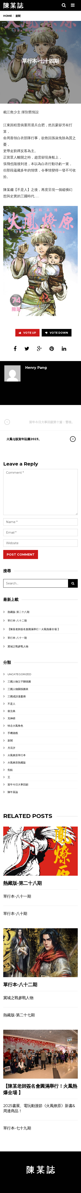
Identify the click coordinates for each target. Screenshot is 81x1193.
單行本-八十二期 (17, 620)
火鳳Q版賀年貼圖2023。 (23, 439)
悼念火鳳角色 (15, 725)
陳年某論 (13, 792)
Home (7, 15)
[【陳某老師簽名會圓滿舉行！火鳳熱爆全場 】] (40, 1054)
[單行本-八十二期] (40, 952)
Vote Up (29, 332)
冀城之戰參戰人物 (18, 646)
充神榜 (11, 718)
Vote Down (59, 332)
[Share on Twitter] (26, 348)
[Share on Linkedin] (64, 348)
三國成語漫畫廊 (17, 696)
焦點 (10, 769)
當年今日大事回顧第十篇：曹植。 (52, 422)
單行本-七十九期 (17, 1128)
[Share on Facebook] (15, 348)
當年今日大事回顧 (18, 784)
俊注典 (11, 711)
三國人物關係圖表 (18, 689)
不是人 (11, 703)
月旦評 (11, 747)
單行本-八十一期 (17, 637)
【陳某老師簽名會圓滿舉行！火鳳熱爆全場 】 (34, 629)
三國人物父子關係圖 (19, 681)
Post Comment (21, 554)
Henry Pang (36, 368)
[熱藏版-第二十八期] (40, 851)
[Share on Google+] (39, 348)
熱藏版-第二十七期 (19, 1015)
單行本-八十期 (15, 913)
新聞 (10, 740)
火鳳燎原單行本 (17, 755)
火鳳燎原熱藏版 (17, 762)
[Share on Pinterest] (51, 348)
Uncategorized (19, 674)
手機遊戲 (13, 733)
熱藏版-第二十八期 (18, 612)
